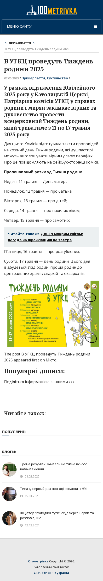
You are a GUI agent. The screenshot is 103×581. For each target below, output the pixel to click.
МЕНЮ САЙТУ (19, 26)
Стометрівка (38, 561)
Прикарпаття (20, 43)
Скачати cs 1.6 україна (51, 573)
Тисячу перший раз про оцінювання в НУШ (55, 488)
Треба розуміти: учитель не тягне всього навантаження (53, 466)
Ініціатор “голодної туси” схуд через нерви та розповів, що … (57, 515)
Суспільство (57, 78)
